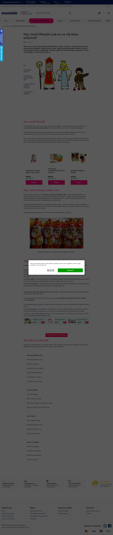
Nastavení (51, 270)
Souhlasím (70, 270)
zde (45, 265)
